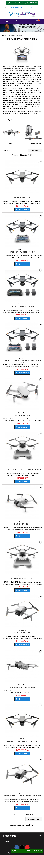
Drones (11, 144)
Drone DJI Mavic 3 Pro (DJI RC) (22, 252)
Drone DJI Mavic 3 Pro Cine (22, 306)
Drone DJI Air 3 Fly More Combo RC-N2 (22, 741)
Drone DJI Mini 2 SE (22, 415)
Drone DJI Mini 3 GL (22, 524)
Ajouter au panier (22, 209)
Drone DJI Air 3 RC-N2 (22, 198)
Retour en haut (34, 819)
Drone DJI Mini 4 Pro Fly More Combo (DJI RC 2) (22, 797)
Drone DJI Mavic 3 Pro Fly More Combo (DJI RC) (22, 361)
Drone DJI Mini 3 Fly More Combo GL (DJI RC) (22, 469)
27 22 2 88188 (15, 7)
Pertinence (14, 150)
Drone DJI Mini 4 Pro (22, 633)
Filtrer (35, 150)
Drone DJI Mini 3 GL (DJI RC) (22, 578)
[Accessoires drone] (32, 132)
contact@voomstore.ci (33, 7)
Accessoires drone (32, 144)
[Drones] (11, 132)
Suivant (29, 815)
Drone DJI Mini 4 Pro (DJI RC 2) (22, 687)
